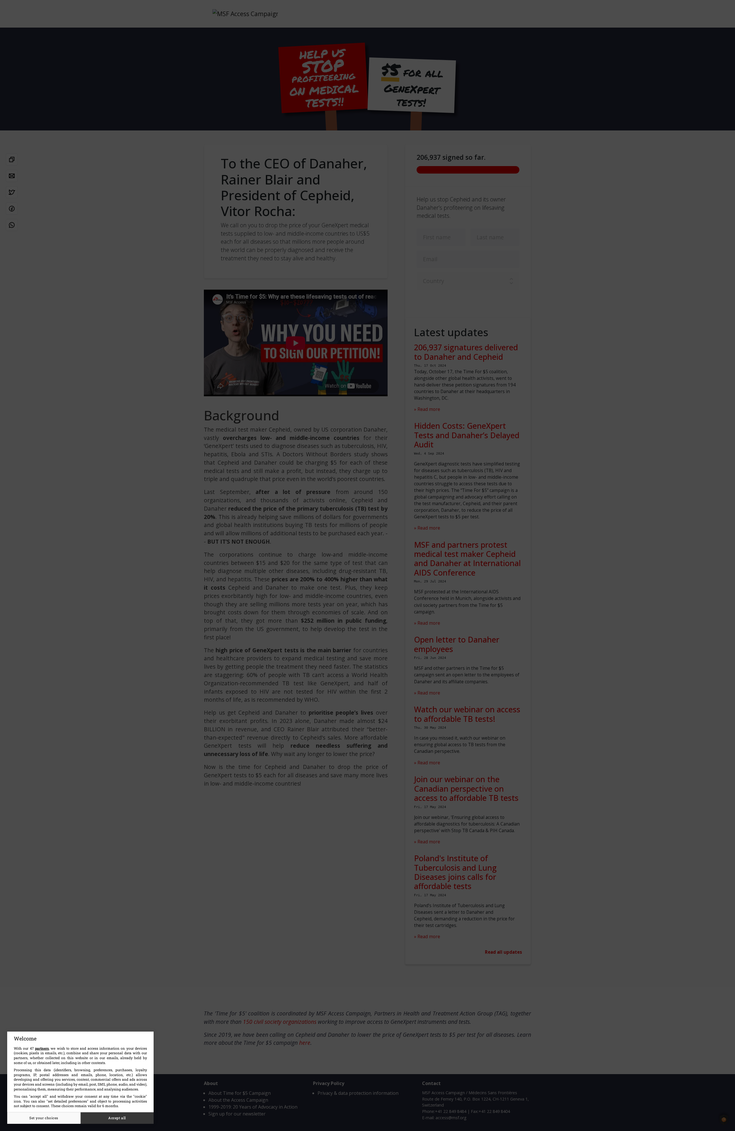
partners (42, 1048)
